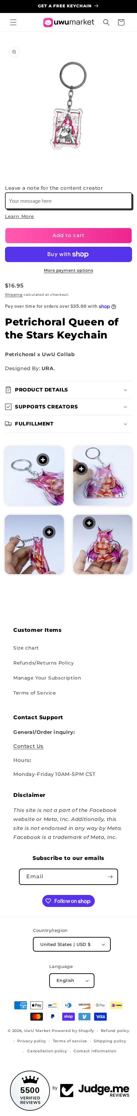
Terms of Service (34, 693)
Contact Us (28, 746)
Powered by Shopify (73, 1030)
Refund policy (115, 1030)
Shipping (14, 294)
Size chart (26, 648)
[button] (13, 22)
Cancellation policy (47, 1051)
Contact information (94, 1051)
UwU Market (37, 1030)
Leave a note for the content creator (54, 188)
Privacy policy (31, 1041)
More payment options (68, 270)
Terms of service (70, 1041)
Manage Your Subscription (47, 678)
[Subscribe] (110, 877)
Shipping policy (110, 1041)
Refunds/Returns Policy (43, 663)
